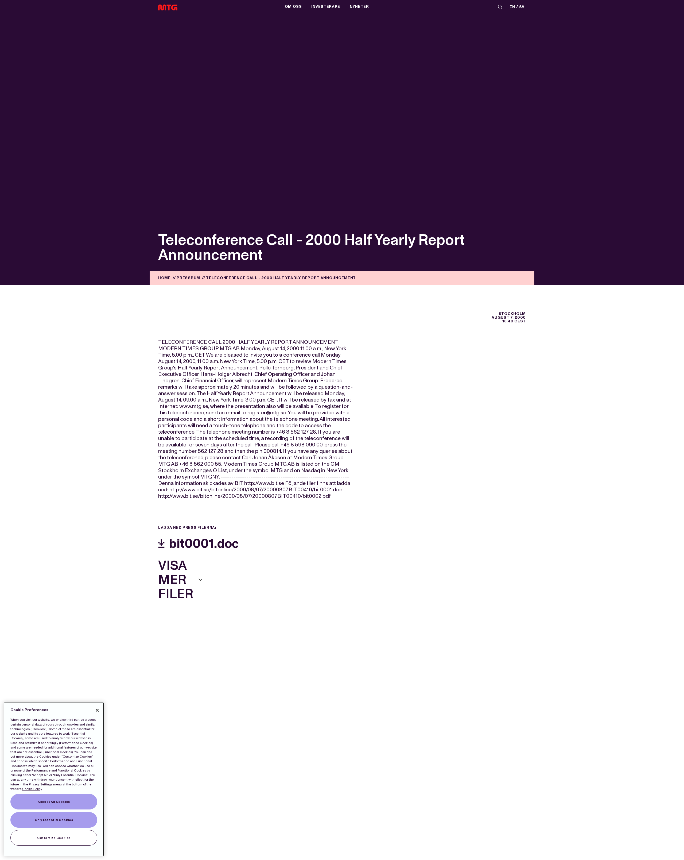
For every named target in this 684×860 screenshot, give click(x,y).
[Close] (97, 710)
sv (521, 7)
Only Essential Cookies (54, 820)
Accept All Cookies (54, 802)
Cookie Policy (32, 789)
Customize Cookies (54, 838)
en (512, 7)
